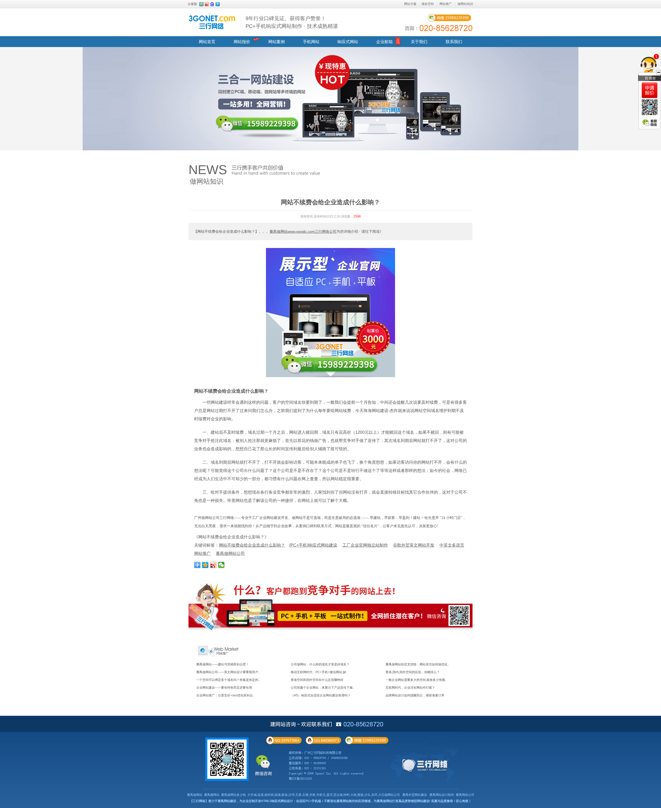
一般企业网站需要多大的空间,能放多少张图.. (416, 680)
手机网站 (311, 42)
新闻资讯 (307, 216)
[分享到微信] (221, 565)
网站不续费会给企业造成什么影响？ (231, 391)
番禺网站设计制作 (441, 795)
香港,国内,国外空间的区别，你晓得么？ (412, 672)
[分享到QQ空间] (205, 565)
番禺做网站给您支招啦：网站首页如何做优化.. (417, 664)
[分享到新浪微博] (213, 565)
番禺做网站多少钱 (233, 795)
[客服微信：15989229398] (649, 122)
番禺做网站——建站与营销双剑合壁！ (222, 664)
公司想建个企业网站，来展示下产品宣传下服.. (322, 687)
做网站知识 (465, 4)
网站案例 (276, 42)
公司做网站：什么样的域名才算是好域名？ (320, 664)
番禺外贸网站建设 (414, 795)
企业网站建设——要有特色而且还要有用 (224, 687)
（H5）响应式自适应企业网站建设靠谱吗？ (321, 695)
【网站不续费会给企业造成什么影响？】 (226, 231)
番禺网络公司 (465, 795)
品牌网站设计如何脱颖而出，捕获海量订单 (414, 695)
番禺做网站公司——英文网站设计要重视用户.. (228, 672)
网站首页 (207, 42)
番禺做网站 (194, 795)
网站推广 (445, 4)
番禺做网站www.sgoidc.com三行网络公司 (303, 231)
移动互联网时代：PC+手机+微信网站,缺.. (319, 672)
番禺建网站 (211, 795)
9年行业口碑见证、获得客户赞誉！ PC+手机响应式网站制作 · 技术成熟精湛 (292, 22)
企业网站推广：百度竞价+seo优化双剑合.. (225, 695)
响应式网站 (347, 42)
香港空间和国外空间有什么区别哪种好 (317, 680)
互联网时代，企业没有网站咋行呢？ (410, 687)
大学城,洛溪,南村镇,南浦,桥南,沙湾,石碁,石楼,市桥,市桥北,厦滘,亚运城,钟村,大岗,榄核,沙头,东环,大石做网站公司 (323, 795)
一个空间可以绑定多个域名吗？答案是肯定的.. (228, 680)
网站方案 (410, 4)
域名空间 (427, 4)
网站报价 (242, 42)
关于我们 (419, 42)
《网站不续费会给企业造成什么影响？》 (231, 537)
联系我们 (454, 42)
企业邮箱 (384, 42)
